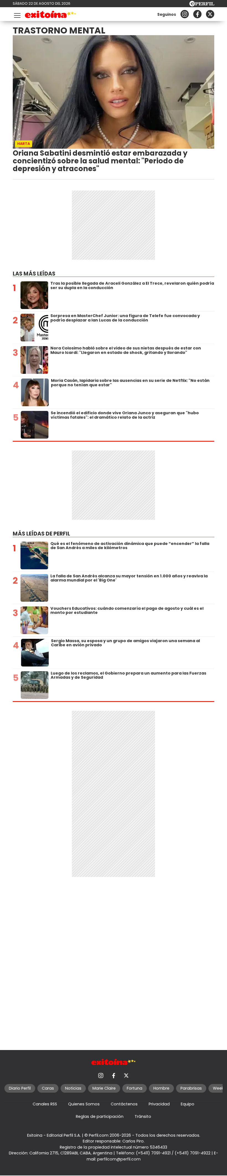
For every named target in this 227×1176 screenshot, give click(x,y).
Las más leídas (34, 273)
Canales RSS (45, 1104)
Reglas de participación (99, 1116)
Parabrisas (191, 1088)
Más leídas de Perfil (41, 533)
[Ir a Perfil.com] (201, 5)
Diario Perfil (20, 1088)
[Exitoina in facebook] (197, 14)
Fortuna (134, 1088)
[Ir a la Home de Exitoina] (50, 15)
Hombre (161, 1088)
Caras (48, 1088)
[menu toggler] (16, 14)
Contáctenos (124, 1104)
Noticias (73, 1088)
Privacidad (159, 1104)
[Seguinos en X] (210, 14)
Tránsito (143, 1116)
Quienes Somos (84, 1104)
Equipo (187, 1104)
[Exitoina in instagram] (184, 14)
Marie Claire (104, 1088)
